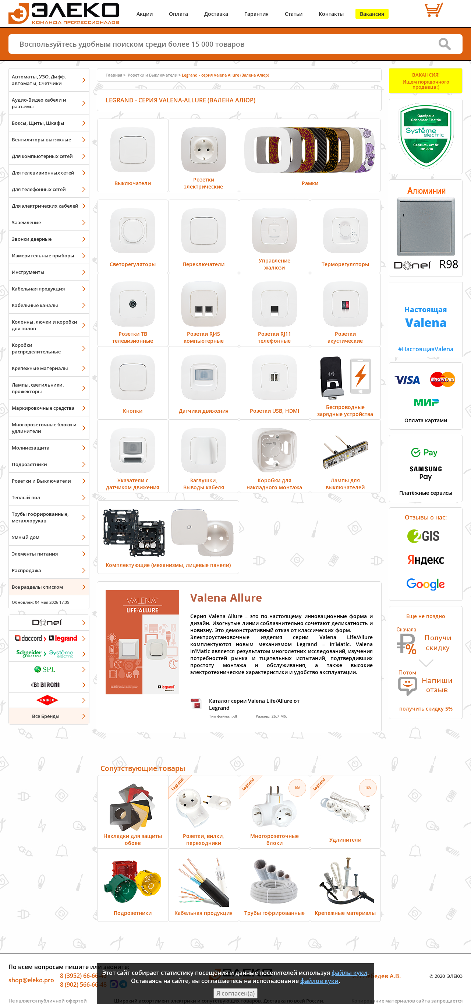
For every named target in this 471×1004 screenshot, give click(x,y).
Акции (145, 13)
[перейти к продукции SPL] (49, 669)
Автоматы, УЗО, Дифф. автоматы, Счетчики (39, 80)
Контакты (331, 13)
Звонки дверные (32, 239)
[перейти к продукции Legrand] (49, 638)
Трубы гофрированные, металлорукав (40, 517)
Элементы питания (35, 553)
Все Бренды (46, 716)
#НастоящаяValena (425, 328)
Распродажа (26, 570)
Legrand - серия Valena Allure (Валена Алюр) (225, 75)
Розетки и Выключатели (41, 481)
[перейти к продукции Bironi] (49, 684)
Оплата (178, 13)
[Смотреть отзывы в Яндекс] (426, 569)
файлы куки (349, 973)
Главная (114, 75)
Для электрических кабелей (45, 205)
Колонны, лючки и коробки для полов (44, 325)
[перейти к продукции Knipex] (49, 700)
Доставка (216, 13)
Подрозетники (29, 464)
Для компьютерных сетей (42, 156)
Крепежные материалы (40, 368)
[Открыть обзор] (425, 269)
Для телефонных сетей (39, 189)
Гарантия (256, 13)
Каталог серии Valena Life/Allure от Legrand (254, 704)
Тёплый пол (26, 497)
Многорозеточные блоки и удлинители (44, 427)
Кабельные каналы (35, 305)
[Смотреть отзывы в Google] (426, 593)
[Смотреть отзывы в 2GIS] (426, 545)
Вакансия (372, 13)
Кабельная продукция (38, 288)
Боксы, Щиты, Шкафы (38, 123)
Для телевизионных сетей (43, 172)
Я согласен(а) (235, 993)
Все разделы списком (37, 587)
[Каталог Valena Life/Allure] (142, 692)
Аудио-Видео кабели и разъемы (39, 103)
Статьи (293, 13)
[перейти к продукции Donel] (49, 622)
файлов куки (319, 981)
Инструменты (28, 272)
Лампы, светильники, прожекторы (38, 388)
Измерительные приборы (43, 255)
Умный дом (25, 537)
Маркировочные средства (43, 408)
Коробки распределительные (36, 348)
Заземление (26, 222)
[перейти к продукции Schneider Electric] (49, 653)
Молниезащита (31, 447)
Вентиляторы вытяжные (41, 139)
